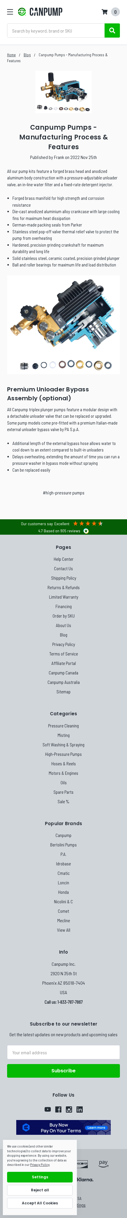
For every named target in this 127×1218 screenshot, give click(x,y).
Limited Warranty (63, 597)
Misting (64, 735)
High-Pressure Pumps (63, 754)
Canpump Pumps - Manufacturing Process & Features (63, 137)
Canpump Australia (64, 682)
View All (63, 930)
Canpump (63, 835)
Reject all (40, 1190)
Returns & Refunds (64, 587)
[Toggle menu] (10, 12)
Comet (63, 911)
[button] (63, 1127)
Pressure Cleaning (63, 725)
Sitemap (63, 691)
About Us (63, 625)
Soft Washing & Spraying (63, 744)
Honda (63, 892)
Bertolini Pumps (63, 844)
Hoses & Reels (63, 763)
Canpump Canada (63, 672)
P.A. (63, 854)
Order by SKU (64, 615)
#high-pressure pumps (63, 492)
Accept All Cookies (40, 1203)
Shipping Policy (63, 578)
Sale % (63, 801)
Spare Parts (63, 792)
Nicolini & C (63, 901)
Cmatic (64, 873)
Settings (40, 1177)
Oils (64, 782)
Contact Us (63, 568)
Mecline (63, 920)
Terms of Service (63, 653)
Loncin (63, 882)
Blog (63, 634)
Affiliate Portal (63, 663)
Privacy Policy (63, 644)
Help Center (64, 559)
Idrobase (63, 863)
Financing (64, 606)
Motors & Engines (63, 773)
